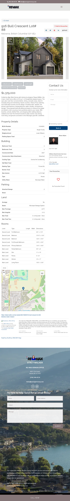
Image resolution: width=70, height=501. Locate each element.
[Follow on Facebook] (33, 386)
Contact (58, 491)
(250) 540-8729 (35, 377)
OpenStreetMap (26, 310)
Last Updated (22, 331)
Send (58, 128)
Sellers (24, 491)
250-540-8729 (12, 2)
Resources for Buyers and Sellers (41, 491)
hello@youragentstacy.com (35, 382)
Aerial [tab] (4, 268)
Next (67, 58)
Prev (2, 58)
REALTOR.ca (7, 323)
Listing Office (57, 331)
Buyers (17, 491)
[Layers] (42, 273)
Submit (58, 426)
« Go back (6, 20)
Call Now (35, 498)
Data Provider (39, 331)
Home (11, 491)
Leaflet (19, 310)
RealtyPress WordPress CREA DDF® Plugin (11, 338)
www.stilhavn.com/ (54, 164)
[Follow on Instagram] (37, 386)
